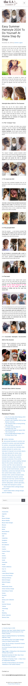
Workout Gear (5, 617)
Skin (3, 597)
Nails (3, 584)
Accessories (5, 511)
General (4, 558)
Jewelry (4, 571)
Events (3, 547)
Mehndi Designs (6, 580)
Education (4, 542)
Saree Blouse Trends (7, 591)
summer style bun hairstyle (16, 480)
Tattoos (4, 606)
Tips (3, 610)
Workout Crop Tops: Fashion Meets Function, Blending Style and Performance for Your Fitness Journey (13, 632)
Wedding (4, 613)
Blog (3, 516)
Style (3, 602)
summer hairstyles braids (17, 474)
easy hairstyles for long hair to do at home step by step (13, 451)
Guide (3, 560)
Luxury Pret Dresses (7, 575)
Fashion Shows (6, 551)
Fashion (6, 439)
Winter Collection (6, 615)
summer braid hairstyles (13, 469)
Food (3, 553)
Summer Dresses (6, 604)
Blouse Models (6, 520)
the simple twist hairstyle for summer (11, 484)
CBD (3, 536)
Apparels (4, 514)
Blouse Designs (6, 518)
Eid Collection (5, 544)
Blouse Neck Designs (7, 522)
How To (4, 569)
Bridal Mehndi (5, 531)
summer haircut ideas (10, 472)
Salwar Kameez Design (8, 588)
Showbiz (4, 595)
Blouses (4, 525)
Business (4, 533)
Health (3, 564)
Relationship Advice (7, 586)
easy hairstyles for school (11, 453)
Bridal (3, 529)
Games (4, 555)
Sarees (4, 593)
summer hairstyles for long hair (10, 476)
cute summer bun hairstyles (14, 447)
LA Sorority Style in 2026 (8, 628)
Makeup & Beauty (6, 577)
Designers (4, 540)
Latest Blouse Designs (8, 573)
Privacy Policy (11, 684)
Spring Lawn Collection (8, 599)
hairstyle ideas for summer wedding (11, 461)
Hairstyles (11, 439)
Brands (4, 527)
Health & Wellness (6, 566)
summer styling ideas (7, 482)
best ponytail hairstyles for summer (13, 441)
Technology (5, 608)
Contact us (17, 684)
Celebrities (5, 538)
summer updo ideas (19, 482)
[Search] (23, 500)
